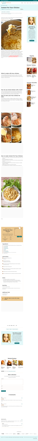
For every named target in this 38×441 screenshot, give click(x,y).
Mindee (3, 9)
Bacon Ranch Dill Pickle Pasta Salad (33, 98)
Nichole (8, 232)
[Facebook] (36, 0)
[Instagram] (33, 0)
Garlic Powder (6, 247)
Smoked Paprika (6, 248)
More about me (32, 40)
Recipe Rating (10, 377)
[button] (5, 228)
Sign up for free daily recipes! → (4, 0)
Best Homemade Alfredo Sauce (29, 65)
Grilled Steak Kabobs (33, 103)
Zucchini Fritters (20, 367)
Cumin (5, 249)
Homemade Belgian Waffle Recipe (34, 76)
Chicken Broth (7, 251)
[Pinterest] (35, 0)
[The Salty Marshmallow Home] (6, 3)
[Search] (36, 2)
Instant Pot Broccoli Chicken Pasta (12, 56)
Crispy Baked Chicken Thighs (29, 76)
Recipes (4, 5)
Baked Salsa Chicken (3, 367)
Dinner (6, 5)
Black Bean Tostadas (14, 367)
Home (1, 5)
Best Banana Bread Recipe (34, 65)
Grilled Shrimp (33, 91)
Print (20, 236)
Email (2, 388)
